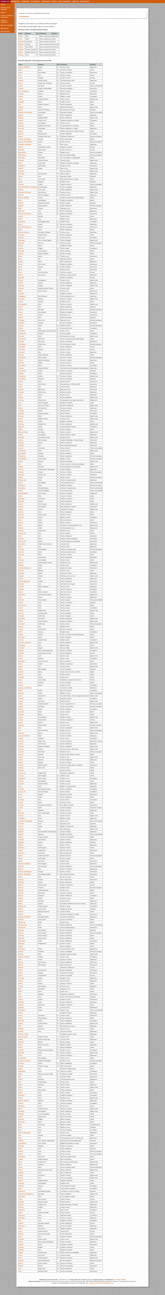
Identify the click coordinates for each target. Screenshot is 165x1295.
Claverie (21, 368)
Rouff (20, 1108)
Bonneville (22, 221)
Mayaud (21, 44)
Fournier (21, 554)
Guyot (20, 658)
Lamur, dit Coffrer (24, 735)
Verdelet (21, 1239)
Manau (21, 850)
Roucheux (22, 1106)
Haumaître (22, 661)
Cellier (21, 315)
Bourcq (21, 248)
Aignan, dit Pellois (24, 67)
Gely (20, 597)
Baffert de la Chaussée (25, 112)
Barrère (21, 133)
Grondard (22, 637)
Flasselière (22, 544)
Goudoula (22, 618)
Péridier (21, 1005)
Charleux (21, 336)
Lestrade (21, 799)
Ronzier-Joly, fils (24, 1100)
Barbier (21, 120)
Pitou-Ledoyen (23, 1036)
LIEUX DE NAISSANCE (64, 1)
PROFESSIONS (84, 1)
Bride (20, 267)
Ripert (20, 1092)
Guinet (21, 656)
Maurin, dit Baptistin (25, 874)
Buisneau (21, 285)
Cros (20, 403)
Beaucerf (21, 149)
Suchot (21, 1178)
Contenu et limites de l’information (7, 16)
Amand (21, 80)
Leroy (20, 794)
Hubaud (21, 672)
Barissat (21, 128)
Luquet (21, 826)
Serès (20, 1162)
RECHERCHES (15, 1)
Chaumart (22, 349)
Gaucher (21, 586)
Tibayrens (22, 1210)
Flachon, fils (22, 541)
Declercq (21, 424)
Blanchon (21, 211)
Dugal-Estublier (23, 493)
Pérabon (21, 1002)
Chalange (21, 320)
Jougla (21, 701)
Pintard (21, 1031)
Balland (21, 117)
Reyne (21, 1084)
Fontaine (21, 549)
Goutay (21, 626)
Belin (20, 163)
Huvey (21, 682)
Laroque (21, 746)
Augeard (21, 102)
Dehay (21, 429)
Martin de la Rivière (24, 863)
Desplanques (23, 458)
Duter (20, 39)
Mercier (21, 885)
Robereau (22, 1095)
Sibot (20, 1164)
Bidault (21, 205)
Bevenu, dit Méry (24, 197)
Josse (20, 696)
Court (20, 395)
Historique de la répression (5, 8)
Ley (20, 810)
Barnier (21, 131)
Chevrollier (22, 365)
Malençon (22, 847)
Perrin (20, 1015)
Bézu (20, 200)
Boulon (21, 245)
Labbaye (21, 714)
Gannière (21, 573)
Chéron (21, 360)
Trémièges (22, 1218)
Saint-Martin (22, 1143)
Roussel (21, 1119)
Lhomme (21, 813)
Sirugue (21, 55)
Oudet (20, 975)
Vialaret (21, 1244)
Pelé (20, 994)
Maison (21, 837)
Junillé (21, 706)
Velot (20, 1236)
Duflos (21, 490)
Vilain (20, 1255)
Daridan (21, 416)
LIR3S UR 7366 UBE (120, 1279)
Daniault (21, 413)
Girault (21, 602)
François (21, 560)
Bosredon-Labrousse (25, 227)
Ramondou (22, 1071)
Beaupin (21, 160)
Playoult (21, 1042)
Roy (20, 1135)
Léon (20, 786)
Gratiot (21, 629)
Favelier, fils (22, 533)
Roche (21, 1098)
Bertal (20, 181)
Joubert (21, 698)
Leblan (21, 762)
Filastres (21, 538)
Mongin (21, 919)
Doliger (21, 466)
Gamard (21, 570)
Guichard (21, 648)
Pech (20, 991)
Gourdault (22, 624)
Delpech (21, 445)
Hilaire (21, 669)
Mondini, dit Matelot (25, 917)
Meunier (21, 890)
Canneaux (22, 299)
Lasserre (21, 749)
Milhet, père (22, 906)
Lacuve (21, 717)
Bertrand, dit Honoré (25, 192)
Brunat (21, 275)
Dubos (21, 482)
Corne (20, 384)
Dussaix (21, 514)
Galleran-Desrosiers (25, 568)
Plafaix (21, 1039)
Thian (20, 1199)
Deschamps (22, 450)
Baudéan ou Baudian (25, 144)
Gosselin (21, 616)
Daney (21, 408)
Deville (21, 461)
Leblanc (21, 765)
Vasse (20, 1231)
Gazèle (21, 592)
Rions (20, 1090)
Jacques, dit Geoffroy (25, 688)
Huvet (20, 680)
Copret (21, 381)
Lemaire (21, 781)
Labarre (21, 709)
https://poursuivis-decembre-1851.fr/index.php (101, 1283)
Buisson (21, 288)
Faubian (21, 530)
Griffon (21, 634)
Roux (20, 1124)
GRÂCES (54, 1)
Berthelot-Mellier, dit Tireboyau (28, 187)
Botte (20, 229)
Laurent (21, 754)
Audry (20, 99)
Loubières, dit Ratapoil (25, 821)
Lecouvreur (22, 773)
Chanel (21, 328)
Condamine (22, 376)
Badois (21, 110)
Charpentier (22, 339)
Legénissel (22, 778)
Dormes (21, 469)
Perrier (21, 1013)
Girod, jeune (22, 605)
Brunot (21, 280)
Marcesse (21, 41)
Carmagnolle (22, 304)
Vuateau (21, 1260)
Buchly (21, 283)
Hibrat (20, 666)
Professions (24, 16)
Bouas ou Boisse (24, 232)
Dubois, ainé (22, 480)
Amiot (20, 83)
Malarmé (21, 839)
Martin (21, 858)
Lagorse (21, 725)
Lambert (21, 733)
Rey (20, 1082)
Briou (20, 269)
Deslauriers (22, 456)
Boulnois (21, 243)
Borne (20, 224)
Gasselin (21, 584)
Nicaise (21, 47)
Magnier (21, 831)
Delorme (21, 442)
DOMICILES (75, 1)
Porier (20, 1047)
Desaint (21, 448)
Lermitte (21, 789)
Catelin (21, 309)
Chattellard (22, 347)
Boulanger (22, 240)
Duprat (21, 509)
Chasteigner (22, 344)
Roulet (21, 1116)
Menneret (21, 882)
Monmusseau (23, 925)
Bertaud (21, 184)
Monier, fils (22, 922)
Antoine (21, 88)
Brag (20, 259)
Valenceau (22, 1226)
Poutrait (21, 1050)
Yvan (20, 1271)
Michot (21, 901)
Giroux (21, 608)
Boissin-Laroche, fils (25, 213)
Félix (20, 536)
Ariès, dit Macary (24, 91)
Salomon (21, 1146)
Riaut (20, 1087)
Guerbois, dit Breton (25, 642)
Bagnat (21, 115)
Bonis (20, 219)
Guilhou (21, 650)
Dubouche (22, 485)
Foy (20, 557)
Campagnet (22, 296)
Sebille (21, 52)
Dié (20, 464)
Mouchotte (22, 941)
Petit (20, 1026)
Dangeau (21, 411)
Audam (21, 96)
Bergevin (21, 171)
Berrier (21, 176)
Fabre (20, 525)
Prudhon (21, 1063)
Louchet (21, 823)
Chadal (21, 317)
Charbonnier (22, 333)
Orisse (21, 973)
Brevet (21, 264)
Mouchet (21, 935)
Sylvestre (21, 1183)
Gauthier (21, 589)
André (20, 86)
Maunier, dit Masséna (25, 871)
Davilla (21, 421)
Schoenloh (22, 1156)
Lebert (21, 759)
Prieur (20, 1055)
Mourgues (22, 949)
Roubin (21, 1103)
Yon (20, 1268)
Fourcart (21, 552)
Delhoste (21, 437)
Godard (21, 610)
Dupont (21, 506)
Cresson (21, 400)
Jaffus (20, 690)
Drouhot (21, 472)
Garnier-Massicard (24, 581)
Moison (21, 911)
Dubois (21, 477)
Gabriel (21, 562)
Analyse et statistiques (4, 21)
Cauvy (21, 312)
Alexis (20, 78)
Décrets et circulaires (7, 25)
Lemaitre (21, 783)
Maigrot (21, 834)
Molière (21, 914)
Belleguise (22, 165)
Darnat (21, 418)
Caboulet (21, 293)
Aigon (20, 70)
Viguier (21, 1252)
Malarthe (21, 842)
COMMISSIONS (25, 1)
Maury (21, 877)
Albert (20, 72)
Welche (21, 1266)
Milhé (20, 903)
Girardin (21, 600)
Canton (21, 301)
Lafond (21, 719)
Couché (21, 389)
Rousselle (22, 1122)
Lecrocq (21, 775)
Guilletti (21, 653)
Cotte (20, 387)
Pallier (21, 983)
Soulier (21, 1175)
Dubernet (21, 474)
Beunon (21, 195)
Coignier (21, 373)
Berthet (21, 189)
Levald (21, 807)
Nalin (20, 959)
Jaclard (21, 685)
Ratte (20, 1074)
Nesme (21, 962)
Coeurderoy (22, 371)
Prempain (21, 1052)
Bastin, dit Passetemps (25, 141)
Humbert (21, 677)
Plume (21, 1044)
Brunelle (21, 277)
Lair (20, 727)
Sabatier (21, 1140)
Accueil (3, 4)
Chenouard (22, 357)
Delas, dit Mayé (23, 432)
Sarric (20, 1148)
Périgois (21, 1007)
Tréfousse (22, 1215)
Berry (20, 179)
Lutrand (21, 829)
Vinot (20, 1258)
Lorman (21, 815)
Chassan (21, 341)
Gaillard (21, 565)
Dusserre (21, 517)
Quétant (21, 49)
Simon (21, 1167)
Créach (21, 397)
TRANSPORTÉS (45, 1)
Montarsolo (22, 927)
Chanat (21, 325)
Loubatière (22, 818)
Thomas (21, 1204)
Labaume (21, 712)
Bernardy (21, 173)
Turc (20, 1220)
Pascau (21, 986)
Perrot (21, 1018)
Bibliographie (5, 28)
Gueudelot (22, 645)
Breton (21, 36)
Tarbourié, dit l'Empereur (26, 1194)
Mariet (21, 855)
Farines (21, 528)
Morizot (21, 933)
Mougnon (21, 943)
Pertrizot (21, 1020)
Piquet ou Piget (23, 1034)
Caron (20, 307)
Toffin (20, 1212)
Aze (20, 104)
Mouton (21, 951)
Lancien (21, 741)
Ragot (20, 1068)
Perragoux (22, 1010)
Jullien (21, 704)
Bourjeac (21, 251)
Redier (21, 1079)
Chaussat (21, 352)
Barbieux (21, 125)
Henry (20, 664)
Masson (21, 866)
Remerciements (5, 31)
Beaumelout (22, 152)
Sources (3, 12)
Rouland (21, 1114)
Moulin (21, 946)
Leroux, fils (22, 791)
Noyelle (21, 967)
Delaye (21, 434)
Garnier (21, 578)
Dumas (21, 504)
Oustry (21, 981)
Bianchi (21, 203)
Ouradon (21, 978)
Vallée (20, 1228)
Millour (21, 909)
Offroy (21, 970)
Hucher (21, 674)
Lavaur (21, 757)
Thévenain (22, 1196)
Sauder (21, 1151)
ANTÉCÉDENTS (35, 1)
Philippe (21, 1028)
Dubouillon (22, 488)
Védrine (21, 1234)
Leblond (21, 770)
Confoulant (22, 379)
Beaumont (22, 157)
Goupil (21, 621)
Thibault (21, 1202)
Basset (21, 136)
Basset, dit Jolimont (25, 139)
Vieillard (21, 1247)
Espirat (21, 522)
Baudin (21, 147)
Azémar (21, 107)
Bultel (20, 291)
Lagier (21, 722)
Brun (20, 272)
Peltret (21, 999)
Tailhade (21, 1186)
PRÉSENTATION (5, 1)
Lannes (21, 743)
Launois (21, 751)
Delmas (21, 440)
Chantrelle (22, 331)
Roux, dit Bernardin (25, 1132)
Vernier (21, 1242)
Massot (21, 869)
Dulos (20, 496)
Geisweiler (22, 594)
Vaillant (21, 1223)
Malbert (21, 845)
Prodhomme (22, 1058)
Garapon (21, 576)
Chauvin (21, 355)
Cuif (20, 405)
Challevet (21, 323)
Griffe (20, 632)
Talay (20, 1188)
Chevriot (21, 363)
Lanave (21, 738)
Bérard (21, 168)
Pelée (20, 997)
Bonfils (21, 216)
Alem (20, 75)
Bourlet (21, 253)
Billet (20, 208)
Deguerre (21, 426)
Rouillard (21, 1111)
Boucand (21, 235)
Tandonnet (22, 1191)
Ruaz (20, 1138)
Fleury (21, 546)
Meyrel (21, 898)
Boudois (21, 237)
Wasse (21, 1263)
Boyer (20, 256)
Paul (20, 989)
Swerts (21, 1180)
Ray (20, 1076)
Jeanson (21, 693)
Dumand (21, 501)
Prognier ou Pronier (25, 1060)
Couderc (21, 392)
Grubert (21, 640)
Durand (21, 512)
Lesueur (21, 805)
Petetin (21, 1023)
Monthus (21, 930)
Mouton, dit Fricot (24, 957)
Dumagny (21, 498)
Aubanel (21, 94)
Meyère (21, 895)
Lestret (21, 802)
